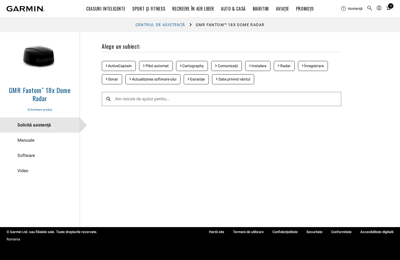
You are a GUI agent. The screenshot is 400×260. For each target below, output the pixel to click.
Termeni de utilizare (248, 232)
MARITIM (261, 8)
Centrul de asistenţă (160, 25)
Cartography (192, 66)
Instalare (258, 66)
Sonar (112, 79)
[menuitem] (351, 8)
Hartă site (216, 232)
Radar (285, 66)
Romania (13, 239)
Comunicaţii (227, 66)
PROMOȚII (305, 8)
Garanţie (197, 79)
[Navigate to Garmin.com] (26, 8)
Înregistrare (313, 66)
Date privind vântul (234, 79)
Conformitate (341, 232)
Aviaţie (282, 8)
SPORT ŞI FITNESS (148, 8)
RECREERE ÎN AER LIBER (193, 8)
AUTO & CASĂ (233, 8)
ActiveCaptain (119, 66)
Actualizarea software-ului (153, 79)
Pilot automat (157, 66)
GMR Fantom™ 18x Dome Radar (40, 94)
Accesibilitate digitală (376, 232)
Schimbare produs (39, 110)
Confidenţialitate (285, 232)
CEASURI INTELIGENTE (105, 8)
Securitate (314, 232)
